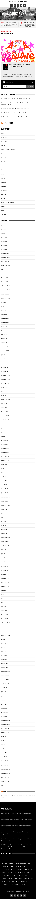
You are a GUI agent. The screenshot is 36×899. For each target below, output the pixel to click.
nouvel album (23, 875)
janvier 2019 (4, 444)
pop (32, 878)
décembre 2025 (5, 253)
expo (29, 863)
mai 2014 (3, 651)
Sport (2, 210)
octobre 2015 (5, 582)
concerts (4, 863)
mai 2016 (3, 558)
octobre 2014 (5, 631)
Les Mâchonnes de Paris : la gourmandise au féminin (15, 108)
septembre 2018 (5, 460)
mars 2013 (4, 708)
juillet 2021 (4, 387)
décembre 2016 (5, 537)
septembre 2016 (5, 545)
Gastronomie (4, 166)
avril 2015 (4, 606)
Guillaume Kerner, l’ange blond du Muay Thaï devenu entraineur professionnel (17, 833)
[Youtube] (24, 5)
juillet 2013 (4, 692)
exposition (5, 866)
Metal (3, 875)
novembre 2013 (5, 675)
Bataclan (4, 860)
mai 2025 (3, 269)
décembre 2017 (5, 497)
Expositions (4, 157)
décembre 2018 (5, 448)
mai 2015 (3, 602)
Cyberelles (4, 141)
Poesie (3, 198)
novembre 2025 (5, 257)
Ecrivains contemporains (8, 149)
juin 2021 (3, 391)
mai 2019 (3, 436)
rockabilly (24, 881)
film (24, 866)
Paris (15, 878)
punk (9, 881)
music (9, 875)
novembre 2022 (5, 346)
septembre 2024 (5, 298)
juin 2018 (3, 472)
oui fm (10, 878)
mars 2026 (4, 241)
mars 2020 (4, 407)
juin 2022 (3, 355)
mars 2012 (4, 757)
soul (12, 884)
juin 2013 (3, 696)
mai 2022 (3, 359)
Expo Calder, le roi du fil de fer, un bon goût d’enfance (15, 112)
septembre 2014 (5, 635)
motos (3, 178)
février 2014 (4, 663)
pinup (20, 878)
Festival (18, 866)
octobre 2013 (5, 679)
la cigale (13, 872)
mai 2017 (3, 517)
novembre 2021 (5, 379)
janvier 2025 (4, 281)
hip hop (20, 869)
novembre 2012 (5, 724)
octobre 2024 (5, 294)
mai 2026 (3, 233)
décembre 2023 (5, 318)
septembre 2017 (5, 505)
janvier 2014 (4, 667)
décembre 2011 (5, 769)
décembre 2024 (5, 286)
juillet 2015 (4, 594)
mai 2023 (3, 330)
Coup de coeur (5, 137)
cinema (24, 860)
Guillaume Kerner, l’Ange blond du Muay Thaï (13, 831)
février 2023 (4, 338)
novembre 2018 (5, 452)
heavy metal (5, 869)
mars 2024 (4, 314)
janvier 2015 (4, 619)
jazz (32, 869)
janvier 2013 (4, 716)
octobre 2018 (5, 456)
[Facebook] (11, 5)
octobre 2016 (5, 541)
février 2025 (4, 277)
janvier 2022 (4, 371)
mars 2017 (4, 525)
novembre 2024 (5, 290)
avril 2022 (4, 363)
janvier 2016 (4, 570)
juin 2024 (3, 302)
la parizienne (21, 872)
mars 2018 (4, 485)
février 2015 (4, 614)
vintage (24, 884)
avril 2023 (4, 334)
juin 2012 (3, 744)
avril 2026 (4, 237)
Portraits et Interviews (7, 202)
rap (13, 881)
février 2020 (4, 411)
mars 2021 (4, 395)
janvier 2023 (4, 342)
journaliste (5, 872)
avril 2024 (4, 310)
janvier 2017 (4, 533)
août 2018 (4, 464)
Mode (2, 174)
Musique (3, 186)
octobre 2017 (5, 501)
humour (26, 869)
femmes (12, 866)
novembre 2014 (5, 627)
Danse (3, 145)
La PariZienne (9, 82)
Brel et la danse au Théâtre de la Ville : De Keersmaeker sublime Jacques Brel (30, 25)
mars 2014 (4, 659)
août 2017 (4, 509)
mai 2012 (3, 748)
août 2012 (4, 736)
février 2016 (4, 566)
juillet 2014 (4, 643)
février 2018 (4, 489)
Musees (3, 182)
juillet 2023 (4, 326)
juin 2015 (3, 598)
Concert (30, 860)
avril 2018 (4, 480)
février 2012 (4, 761)
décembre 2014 (5, 623)
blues (10, 860)
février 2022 (4, 367)
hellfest (13, 869)
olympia (4, 878)
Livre (2, 170)
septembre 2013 (5, 684)
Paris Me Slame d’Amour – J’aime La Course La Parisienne (20, 65)
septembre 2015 (5, 586)
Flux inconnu (8, 122)
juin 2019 (3, 432)
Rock (17, 881)
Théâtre (3, 214)
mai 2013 (3, 700)
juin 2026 (3, 229)
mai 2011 (3, 785)
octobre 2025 (5, 261)
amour (4, 857)
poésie (4, 881)
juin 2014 (3, 647)
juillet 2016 (4, 549)
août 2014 (4, 639)
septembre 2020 (5, 399)
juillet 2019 (4, 428)
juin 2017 (3, 513)
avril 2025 (4, 273)
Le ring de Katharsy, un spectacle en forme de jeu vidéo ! (11, 24)
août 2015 (4, 590)
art (19, 857)
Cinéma (3, 133)
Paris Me (3, 194)
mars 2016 (4, 562)
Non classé (4, 190)
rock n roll (5, 884)
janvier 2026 (4, 249)
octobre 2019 (5, 416)
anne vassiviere (12, 857)
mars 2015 (4, 610)
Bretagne (17, 860)
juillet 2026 (4, 225)
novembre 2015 (5, 578)
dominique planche (20, 863)
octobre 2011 (5, 777)
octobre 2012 (5, 728)
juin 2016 (3, 554)
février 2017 (4, 529)
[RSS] (18, 5)
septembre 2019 (5, 420)
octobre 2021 (5, 383)
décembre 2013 (5, 671)
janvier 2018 (4, 493)
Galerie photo (5, 161)
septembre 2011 (5, 781)
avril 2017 (4, 521)
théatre (17, 884)
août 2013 (4, 688)
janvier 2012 (4, 765)
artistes (24, 857)
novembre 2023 (5, 322)
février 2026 (4, 245)
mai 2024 (3, 306)
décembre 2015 (5, 574)
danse (11, 863)
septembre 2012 (5, 732)
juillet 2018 (4, 468)
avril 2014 (4, 655)
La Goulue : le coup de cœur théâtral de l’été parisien (15, 98)
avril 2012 (4, 752)
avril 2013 (4, 704)
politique (26, 878)
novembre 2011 (5, 773)
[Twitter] (21, 5)
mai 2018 (3, 476)
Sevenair (3, 819)
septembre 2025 (5, 265)
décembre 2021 (5, 375)
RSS (4, 791)
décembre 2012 (5, 720)
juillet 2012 (4, 740)
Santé (3, 206)
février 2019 (4, 440)
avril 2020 (4, 403)
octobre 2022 (5, 351)
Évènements (4, 153)
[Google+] (15, 5)
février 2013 (4, 712)
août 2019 (4, 424)
